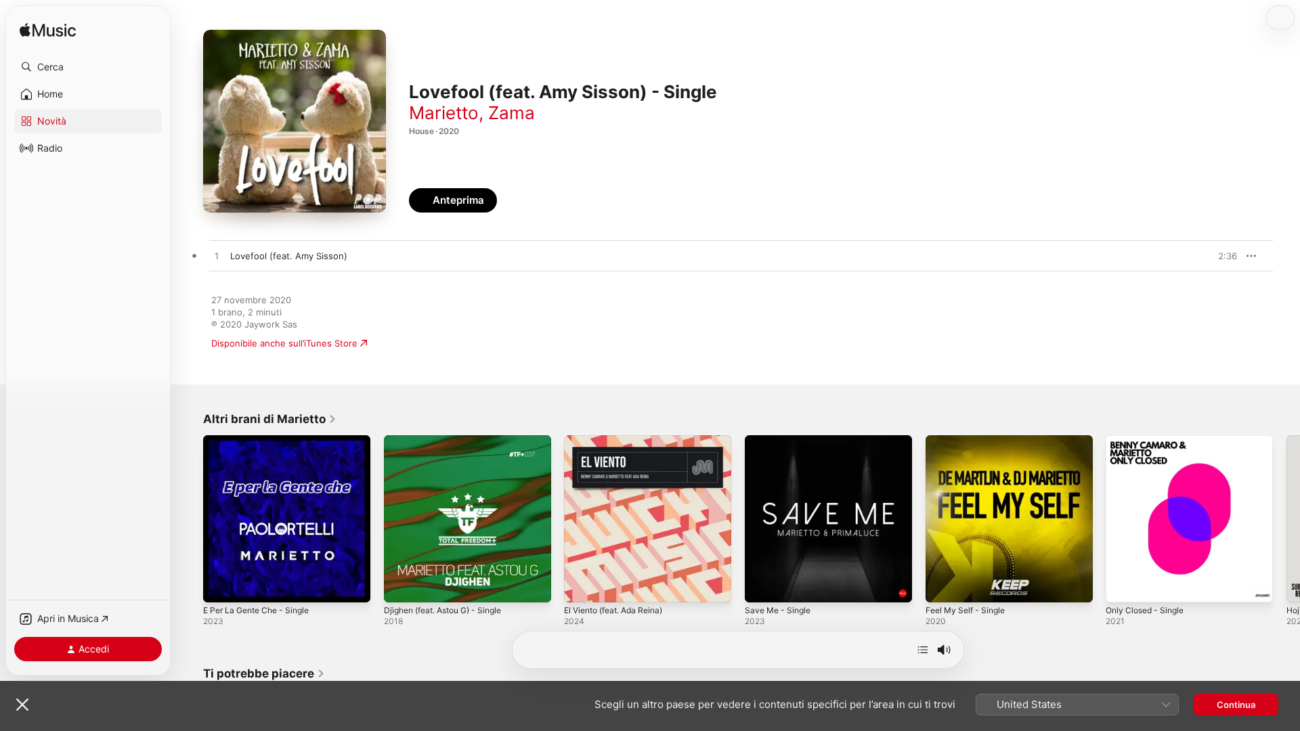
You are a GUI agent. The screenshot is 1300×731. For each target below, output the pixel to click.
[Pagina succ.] (1286, 518)
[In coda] (923, 649)
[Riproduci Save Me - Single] (762, 585)
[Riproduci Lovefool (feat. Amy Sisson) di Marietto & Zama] (216, 256)
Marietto (444, 112)
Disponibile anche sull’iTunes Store (284, 343)
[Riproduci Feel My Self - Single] (942, 585)
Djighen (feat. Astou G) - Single (450, 440)
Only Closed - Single (1149, 440)
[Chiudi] (22, 705)
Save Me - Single (781, 440)
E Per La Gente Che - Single (262, 440)
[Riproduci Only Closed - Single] (1122, 585)
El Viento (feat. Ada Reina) (620, 440)
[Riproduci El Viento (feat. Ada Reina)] (581, 585)
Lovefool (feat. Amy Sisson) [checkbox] (288, 255)
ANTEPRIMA (1217, 256)
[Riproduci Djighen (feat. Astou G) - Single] (401, 585)
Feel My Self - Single (969, 440)
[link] (270, 419)
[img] (48, 31)
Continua (1236, 704)
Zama (511, 112)
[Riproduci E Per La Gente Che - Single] (220, 585)
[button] (88, 67)
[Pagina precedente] (189, 518)
